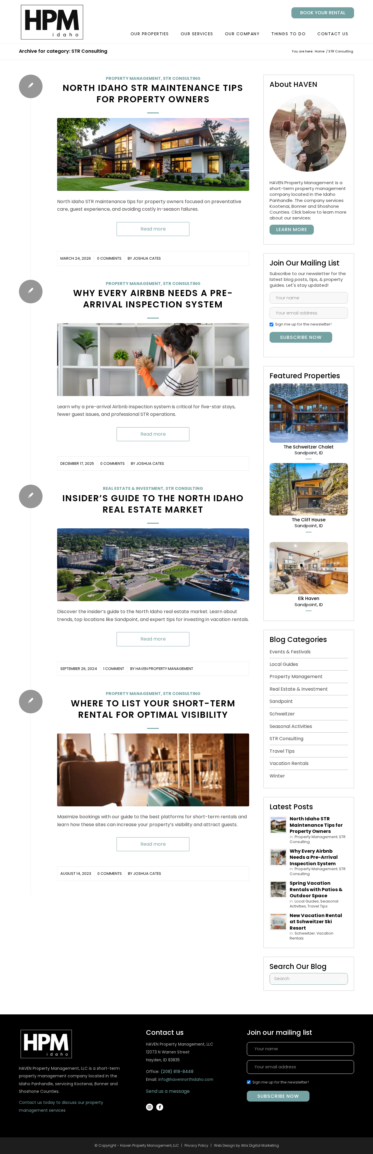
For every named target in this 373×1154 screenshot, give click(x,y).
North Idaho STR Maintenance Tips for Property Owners (153, 93)
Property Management (133, 78)
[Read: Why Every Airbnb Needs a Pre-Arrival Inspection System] (278, 857)
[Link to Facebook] (159, 1107)
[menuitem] (320, 12)
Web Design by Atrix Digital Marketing (246, 1145)
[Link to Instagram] (149, 1107)
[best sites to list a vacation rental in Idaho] (153, 769)
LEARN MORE (291, 229)
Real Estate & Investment (133, 488)
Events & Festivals (290, 651)
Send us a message (168, 1091)
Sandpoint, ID (309, 450)
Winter (277, 776)
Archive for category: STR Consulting (63, 51)
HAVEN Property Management (164, 668)
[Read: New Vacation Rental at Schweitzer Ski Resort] (278, 921)
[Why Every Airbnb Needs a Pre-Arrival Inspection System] (153, 359)
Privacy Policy (196, 1145)
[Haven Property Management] (60, 22)
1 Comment (113, 668)
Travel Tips (282, 751)
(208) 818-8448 (177, 1071)
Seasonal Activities (291, 726)
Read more (153, 229)
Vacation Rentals (289, 763)
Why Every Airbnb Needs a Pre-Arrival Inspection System (153, 299)
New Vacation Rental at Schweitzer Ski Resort (316, 921)
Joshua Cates (147, 258)
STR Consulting (181, 78)
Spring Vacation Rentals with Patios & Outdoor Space (316, 889)
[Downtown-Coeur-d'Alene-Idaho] (153, 564)
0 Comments (109, 258)
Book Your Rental (322, 12)
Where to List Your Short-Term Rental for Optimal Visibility (153, 709)
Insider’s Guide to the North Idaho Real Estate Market (153, 504)
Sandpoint (281, 701)
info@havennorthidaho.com (185, 1079)
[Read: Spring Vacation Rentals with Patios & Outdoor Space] (278, 889)
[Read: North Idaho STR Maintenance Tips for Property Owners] (278, 825)
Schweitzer (282, 713)
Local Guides (284, 664)
